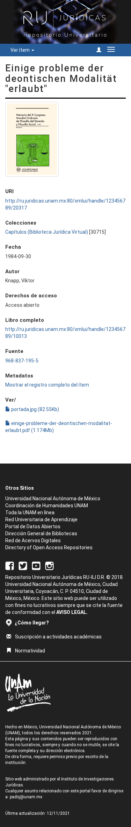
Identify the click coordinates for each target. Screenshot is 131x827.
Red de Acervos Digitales (33, 540)
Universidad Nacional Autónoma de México (52, 498)
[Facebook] (9, 565)
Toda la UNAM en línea (29, 512)
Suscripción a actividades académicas (58, 636)
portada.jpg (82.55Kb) (34, 409)
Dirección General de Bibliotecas (41, 533)
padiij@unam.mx (26, 796)
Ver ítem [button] (20, 50)
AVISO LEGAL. (72, 612)
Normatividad (30, 650)
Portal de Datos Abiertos (32, 526)
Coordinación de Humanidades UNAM (46, 505)
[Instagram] (49, 565)
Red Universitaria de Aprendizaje (41, 519)
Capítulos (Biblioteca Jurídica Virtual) (46, 232)
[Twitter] (23, 565)
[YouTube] (36, 565)
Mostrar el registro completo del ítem (47, 385)
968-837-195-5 (21, 360)
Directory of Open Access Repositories (49, 547)
